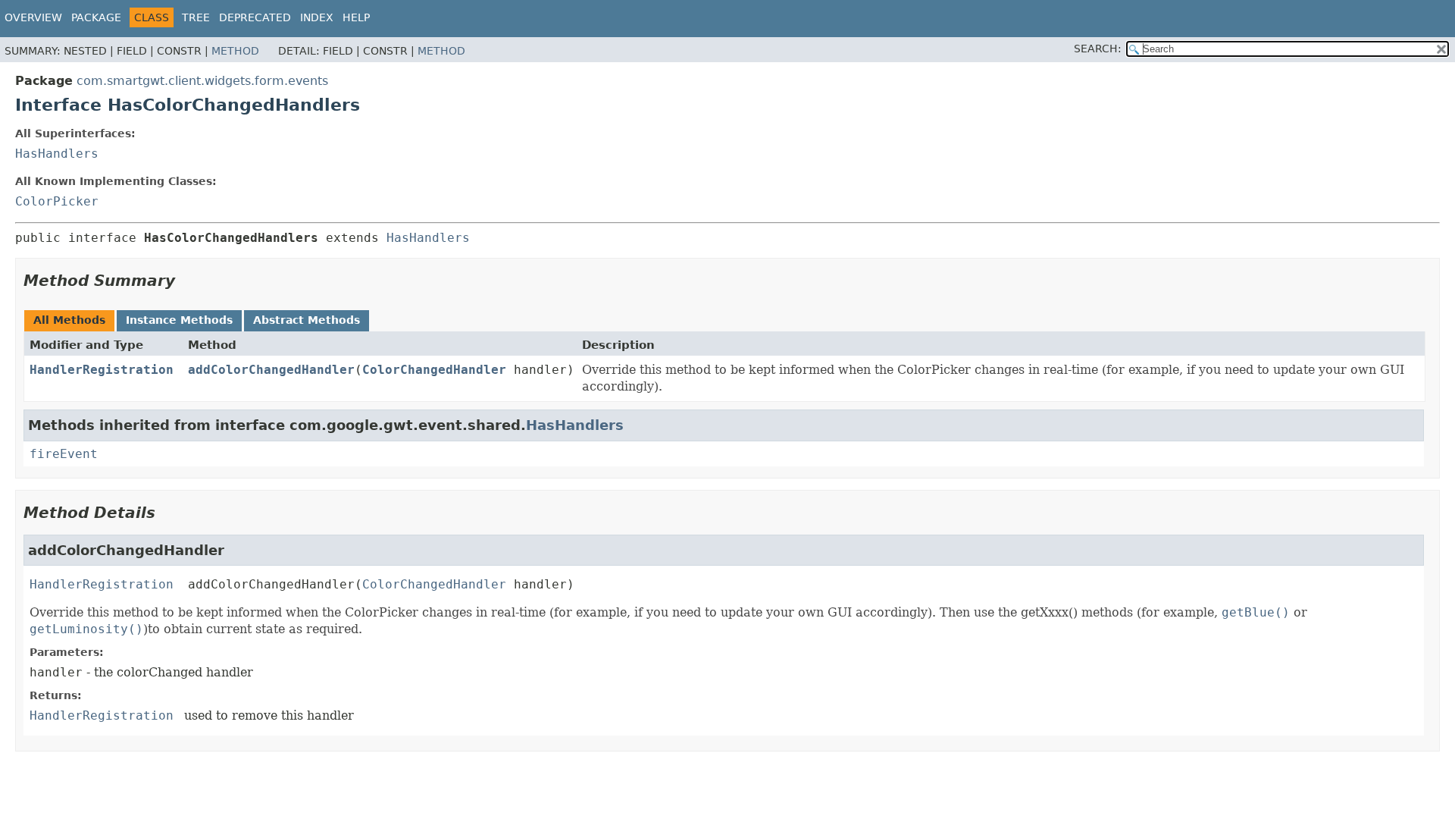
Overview (33, 17)
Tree (196, 17)
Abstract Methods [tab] (306, 320)
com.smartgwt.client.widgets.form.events (202, 81)
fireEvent (64, 454)
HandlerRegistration (102, 369)
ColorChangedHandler (434, 369)
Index (316, 17)
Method (235, 51)
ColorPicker (57, 201)
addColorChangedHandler (271, 369)
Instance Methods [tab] (179, 320)
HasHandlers (57, 153)
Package (96, 17)
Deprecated (255, 17)
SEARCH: (1098, 48)
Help (356, 17)
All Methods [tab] (69, 320)
